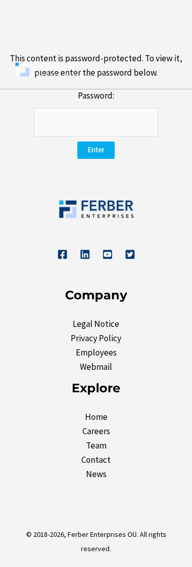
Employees (96, 352)
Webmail (96, 366)
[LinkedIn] (85, 254)
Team (96, 445)
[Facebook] (62, 254)
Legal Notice (96, 323)
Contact (96, 459)
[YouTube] (107, 254)
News (96, 474)
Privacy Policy (96, 338)
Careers (96, 431)
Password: (96, 95)
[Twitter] (130, 254)
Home (96, 416)
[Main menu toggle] (168, 70)
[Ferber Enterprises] (45, 69)
